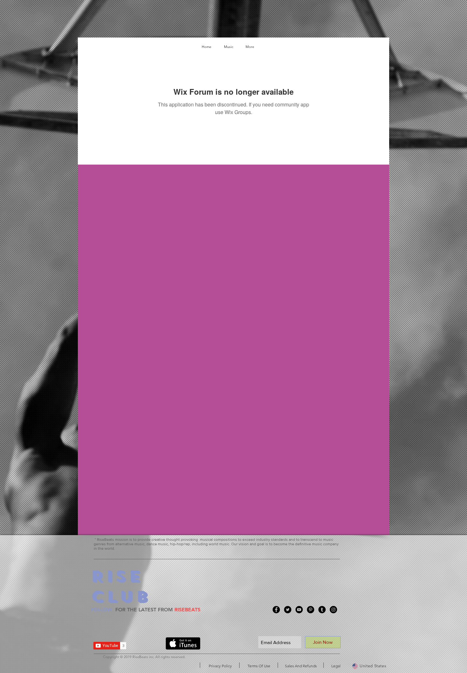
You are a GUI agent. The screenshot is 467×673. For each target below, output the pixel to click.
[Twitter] (287, 609)
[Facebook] (276, 609)
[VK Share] (148, 645)
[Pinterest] (310, 609)
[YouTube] (299, 609)
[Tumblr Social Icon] (322, 609)
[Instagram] (333, 609)
